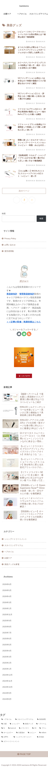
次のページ (24, 191)
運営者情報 (9, 251)
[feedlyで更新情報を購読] (24, 334)
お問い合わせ (10, 245)
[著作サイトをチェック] (19, 334)
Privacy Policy (10, 238)
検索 (4, 213)
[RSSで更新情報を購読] (29, 334)
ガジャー (24, 281)
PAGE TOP (25, 754)
